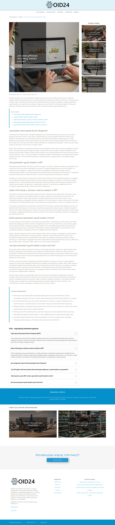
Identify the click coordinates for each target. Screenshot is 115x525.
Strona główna (13, 17)
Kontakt (14, 510)
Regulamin (44, 522)
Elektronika (40, 12)
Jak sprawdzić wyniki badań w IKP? (25, 117)
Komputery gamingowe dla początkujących (90, 484)
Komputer (68, 12)
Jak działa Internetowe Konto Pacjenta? (27, 114)
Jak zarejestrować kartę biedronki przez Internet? (94, 33)
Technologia (51, 12)
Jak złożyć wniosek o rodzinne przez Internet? (93, 84)
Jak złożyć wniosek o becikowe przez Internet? (93, 50)
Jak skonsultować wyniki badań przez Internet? (30, 124)
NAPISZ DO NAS (57, 460)
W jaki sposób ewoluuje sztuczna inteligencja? (82, 424)
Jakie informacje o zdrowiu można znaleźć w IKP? (30, 119)
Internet (60, 12)
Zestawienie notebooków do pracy (89, 482)
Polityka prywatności (15, 522)
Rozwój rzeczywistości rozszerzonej (32, 424)
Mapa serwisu (31, 522)
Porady (76, 12)
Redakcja (14, 507)
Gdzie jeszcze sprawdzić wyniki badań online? (29, 122)
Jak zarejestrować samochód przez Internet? (93, 67)
